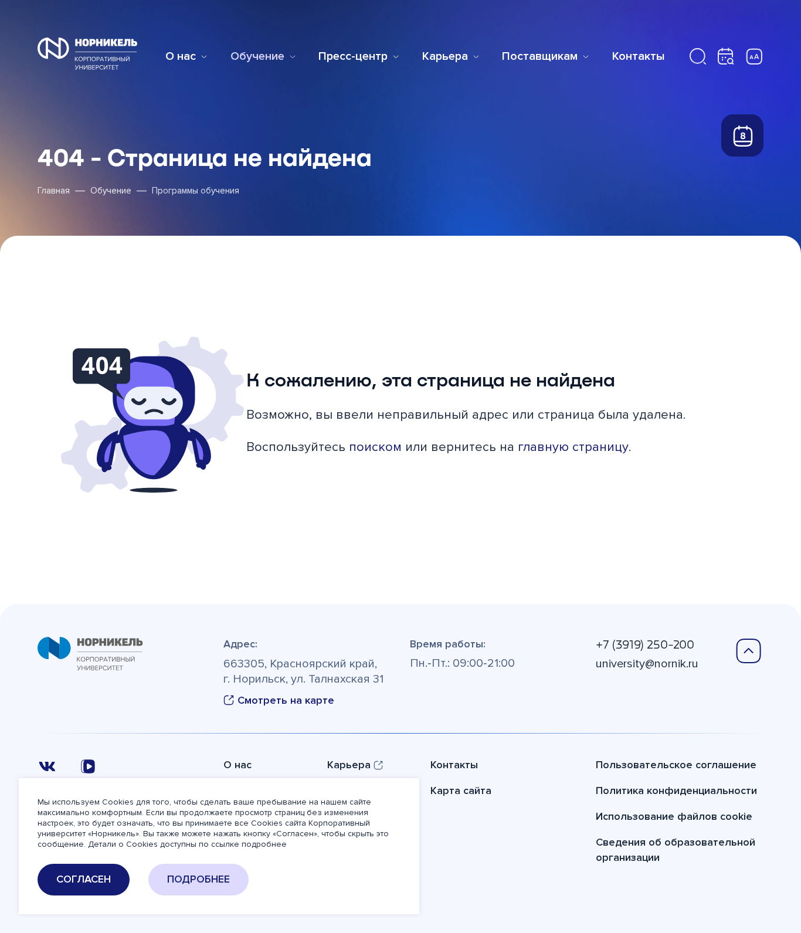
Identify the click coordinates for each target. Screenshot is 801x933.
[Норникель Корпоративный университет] (87, 54)
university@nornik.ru (647, 664)
